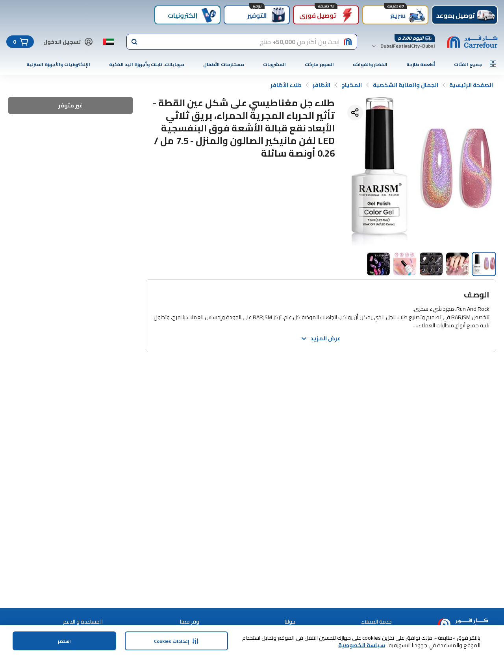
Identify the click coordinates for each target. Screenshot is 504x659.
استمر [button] (64, 641)
